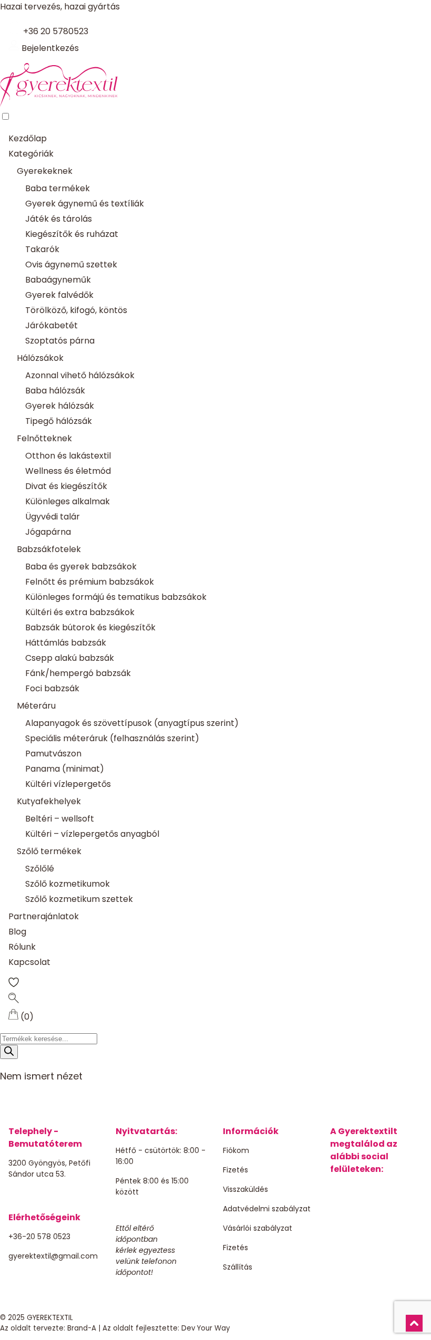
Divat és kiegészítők (66, 486)
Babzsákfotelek (49, 549)
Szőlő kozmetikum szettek (79, 899)
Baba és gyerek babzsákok (81, 566)
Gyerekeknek (45, 171)
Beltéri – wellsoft (59, 819)
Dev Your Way (205, 1328)
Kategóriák (31, 154)
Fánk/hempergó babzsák (78, 673)
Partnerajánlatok (43, 916)
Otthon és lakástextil (68, 456)
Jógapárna (48, 532)
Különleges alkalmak (67, 501)
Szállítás (237, 1267)
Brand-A (81, 1328)
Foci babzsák (52, 688)
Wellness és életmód (68, 471)
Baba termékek (57, 188)
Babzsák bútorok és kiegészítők (90, 627)
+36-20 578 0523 (39, 1236)
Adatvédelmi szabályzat (267, 1208)
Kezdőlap (27, 138)
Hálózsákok (40, 358)
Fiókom (236, 1150)
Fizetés (235, 1170)
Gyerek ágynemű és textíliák (84, 204)
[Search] (9, 1052)
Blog (17, 932)
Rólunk (22, 947)
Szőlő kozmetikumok (67, 884)
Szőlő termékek (49, 851)
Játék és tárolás (58, 219)
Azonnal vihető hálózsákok (80, 375)
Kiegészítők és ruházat (71, 234)
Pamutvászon (53, 753)
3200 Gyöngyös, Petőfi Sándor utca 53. (49, 1168)
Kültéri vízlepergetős (68, 784)
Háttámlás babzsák (65, 643)
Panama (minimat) (64, 769)
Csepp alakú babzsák (69, 658)
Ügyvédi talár (52, 517)
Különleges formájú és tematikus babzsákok (116, 597)
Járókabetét (51, 325)
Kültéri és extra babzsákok (80, 612)
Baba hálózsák (55, 391)
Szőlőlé (39, 869)
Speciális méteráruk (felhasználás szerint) (112, 738)
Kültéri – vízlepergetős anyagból (92, 834)
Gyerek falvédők (59, 295)
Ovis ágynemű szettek (71, 264)
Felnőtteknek (44, 438)
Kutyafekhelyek (49, 801)
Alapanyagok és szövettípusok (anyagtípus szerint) (132, 723)
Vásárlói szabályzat (257, 1228)
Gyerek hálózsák (59, 406)
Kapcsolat (29, 962)
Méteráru (36, 706)
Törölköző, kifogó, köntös (76, 310)
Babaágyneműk (58, 280)
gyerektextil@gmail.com (53, 1256)
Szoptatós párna (60, 341)
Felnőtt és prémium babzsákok (89, 582)
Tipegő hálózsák (58, 421)
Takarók (42, 249)
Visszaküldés (245, 1189)
